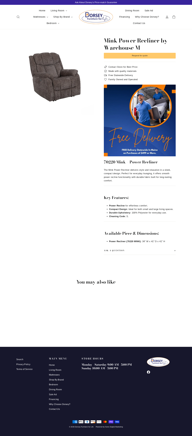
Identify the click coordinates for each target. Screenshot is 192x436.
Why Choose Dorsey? (147, 17)
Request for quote (140, 55)
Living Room (58, 10)
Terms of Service (24, 369)
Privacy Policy (23, 364)
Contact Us (139, 23)
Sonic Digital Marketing (114, 427)
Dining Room (132, 10)
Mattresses (39, 17)
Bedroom (52, 23)
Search (19, 359)
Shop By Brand (62, 17)
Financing (124, 17)
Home (42, 10)
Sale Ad (149, 10)
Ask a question (114, 250)
